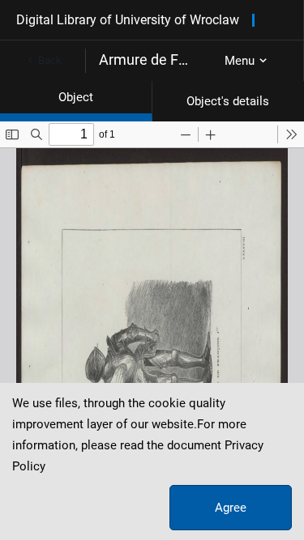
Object (75, 97)
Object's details (227, 101)
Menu (240, 60)
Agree (230, 507)
